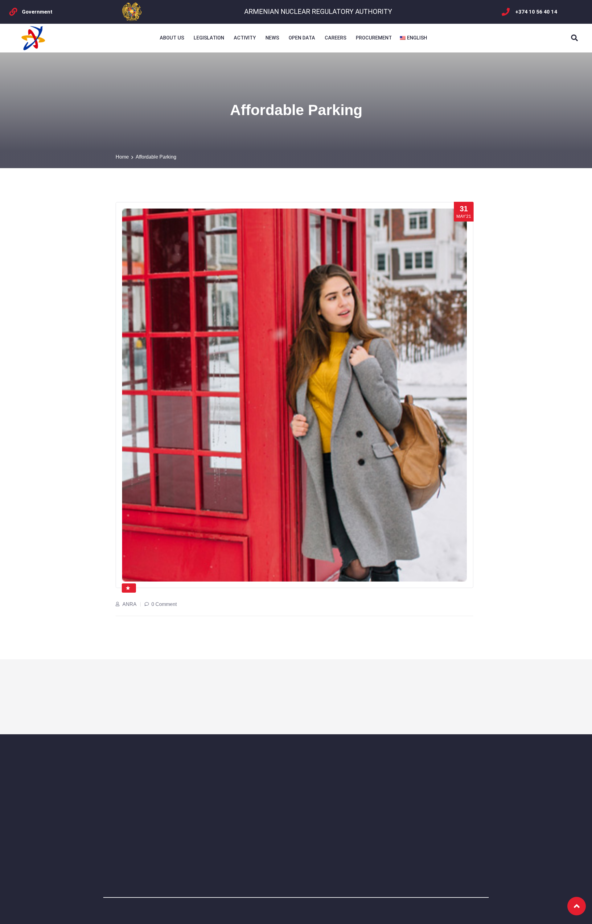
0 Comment (164, 604)
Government (37, 12)
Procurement (374, 38)
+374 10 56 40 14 (536, 12)
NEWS (272, 38)
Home (122, 157)
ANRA (129, 604)
